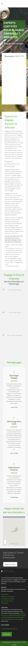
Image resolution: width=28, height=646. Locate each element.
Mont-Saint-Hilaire (17, 619)
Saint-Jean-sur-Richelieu (7, 615)
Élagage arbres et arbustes (7, 596)
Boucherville (17, 617)
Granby (20, 615)
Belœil (10, 619)
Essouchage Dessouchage (7, 598)
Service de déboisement (7, 600)
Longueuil (22, 613)
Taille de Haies (4, 603)
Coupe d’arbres (5, 594)
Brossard (16, 615)
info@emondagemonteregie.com (9, 628)
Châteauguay (10, 617)
